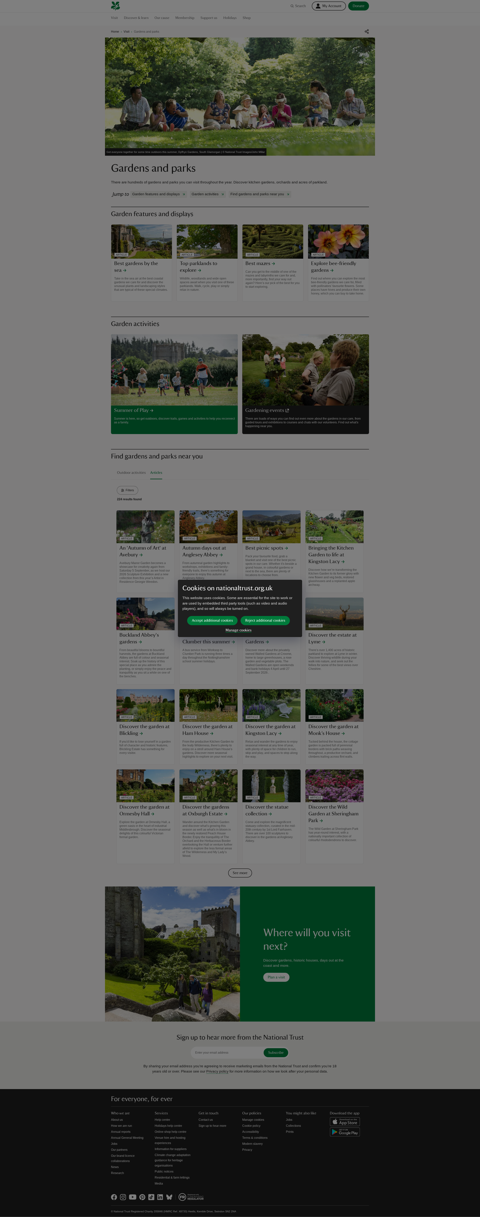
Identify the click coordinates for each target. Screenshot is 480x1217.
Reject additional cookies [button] (265, 620)
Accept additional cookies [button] (212, 620)
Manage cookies (238, 630)
